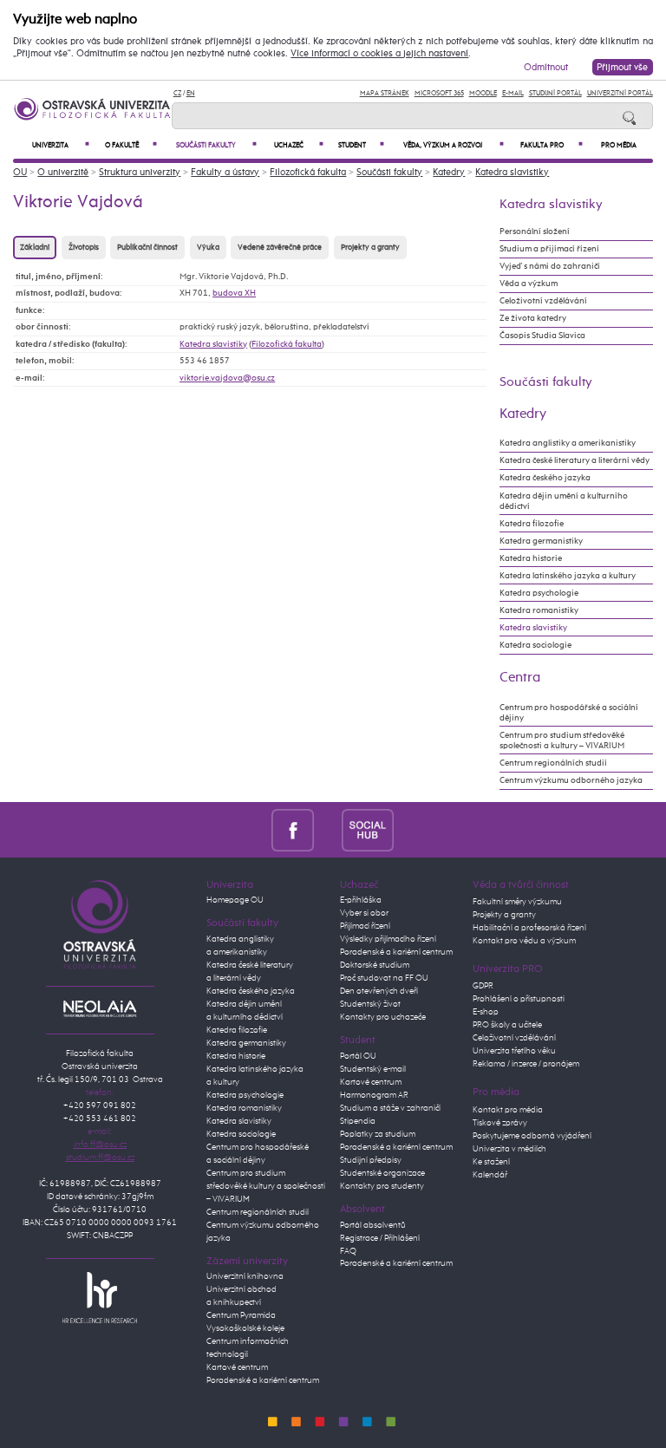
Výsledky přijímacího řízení (388, 939)
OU (20, 172)
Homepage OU (235, 900)
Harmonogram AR (374, 1095)
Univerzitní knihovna (245, 1276)
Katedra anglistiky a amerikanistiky (568, 443)
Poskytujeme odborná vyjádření (532, 1136)
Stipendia (357, 1121)
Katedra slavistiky (512, 172)
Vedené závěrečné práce (280, 247)
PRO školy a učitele (507, 1025)
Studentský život (370, 1004)
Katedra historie (531, 558)
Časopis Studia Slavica (542, 335)
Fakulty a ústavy (225, 172)
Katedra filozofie (532, 523)
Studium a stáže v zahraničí (390, 1108)
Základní (34, 247)
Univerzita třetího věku (514, 1051)
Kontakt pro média (508, 1110)
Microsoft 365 (439, 93)
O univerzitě (62, 172)
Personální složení (535, 231)
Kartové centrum (237, 1367)
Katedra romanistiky (539, 610)
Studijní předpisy (371, 1160)
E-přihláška (361, 900)
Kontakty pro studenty (382, 1186)
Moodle (483, 93)
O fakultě (131, 145)
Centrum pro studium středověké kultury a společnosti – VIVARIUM (265, 1186)
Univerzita (60, 145)
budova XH (234, 293)
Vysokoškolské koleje (245, 1328)
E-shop (486, 1012)
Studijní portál (555, 93)
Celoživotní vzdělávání (543, 301)
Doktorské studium (374, 965)
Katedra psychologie (539, 593)
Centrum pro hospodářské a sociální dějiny (569, 712)
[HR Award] (99, 1297)
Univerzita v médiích (509, 1149)
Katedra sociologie (535, 645)
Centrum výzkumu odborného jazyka (571, 780)
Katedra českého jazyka (545, 477)
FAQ (348, 1251)
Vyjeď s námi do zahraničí (550, 266)
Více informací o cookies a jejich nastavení (379, 54)
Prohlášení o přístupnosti (519, 999)
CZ (177, 93)
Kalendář (490, 1175)
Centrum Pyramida (241, 1315)
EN (190, 93)
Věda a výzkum (529, 283)
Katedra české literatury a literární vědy (575, 460)
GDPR (483, 986)
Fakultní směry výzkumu (517, 901)
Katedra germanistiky (541, 541)
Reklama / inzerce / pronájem (526, 1064)
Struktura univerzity (139, 172)
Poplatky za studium (377, 1134)
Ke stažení (491, 1162)
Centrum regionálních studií (553, 763)
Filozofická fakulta (308, 172)
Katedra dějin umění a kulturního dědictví (564, 501)
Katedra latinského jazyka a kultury (568, 575)
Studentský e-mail (373, 1069)
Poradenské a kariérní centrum (262, 1380)
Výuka (208, 247)
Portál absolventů (373, 1225)
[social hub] (368, 829)
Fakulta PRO (551, 145)
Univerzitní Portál (620, 93)
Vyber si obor (364, 913)
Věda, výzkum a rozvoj (453, 145)
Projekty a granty (370, 247)
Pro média (619, 145)
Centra (520, 677)
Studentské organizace (382, 1173)
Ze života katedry (533, 318)
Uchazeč (298, 145)
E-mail (513, 93)
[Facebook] (292, 829)
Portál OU (358, 1056)
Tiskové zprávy (500, 1123)
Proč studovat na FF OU (384, 978)
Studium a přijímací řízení (549, 249)
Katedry (449, 172)
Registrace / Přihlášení (380, 1238)
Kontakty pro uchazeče (383, 1017)
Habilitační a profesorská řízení (529, 927)
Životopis (84, 247)
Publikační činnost (147, 247)
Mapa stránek (384, 93)
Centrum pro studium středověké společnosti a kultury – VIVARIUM (562, 740)
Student (360, 145)
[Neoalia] (99, 1008)
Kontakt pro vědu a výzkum (524, 940)
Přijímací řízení (365, 926)
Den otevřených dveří (379, 991)
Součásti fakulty (216, 145)
